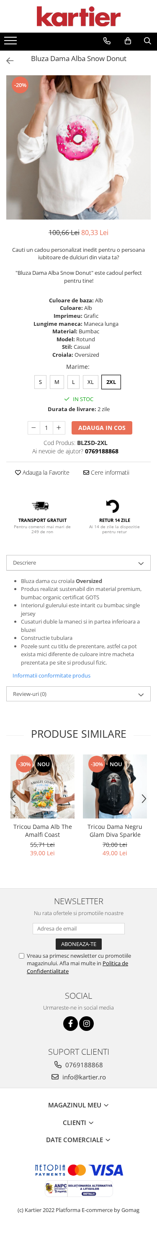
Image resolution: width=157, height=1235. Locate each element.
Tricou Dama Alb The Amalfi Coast (42, 831)
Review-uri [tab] (29, 694)
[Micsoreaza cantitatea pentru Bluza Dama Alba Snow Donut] (34, 428)
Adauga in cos (102, 428)
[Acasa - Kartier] (79, 16)
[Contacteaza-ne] (107, 41)
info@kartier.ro (83, 1077)
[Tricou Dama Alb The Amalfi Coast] (42, 786)
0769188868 (83, 1065)
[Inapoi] (6, 60)
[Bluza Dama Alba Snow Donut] (78, 147)
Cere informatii (109, 472)
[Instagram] (86, 1023)
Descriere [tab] (24, 562)
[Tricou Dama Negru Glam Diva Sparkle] (115, 786)
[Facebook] (70, 1023)
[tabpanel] (78, 147)
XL (91, 382)
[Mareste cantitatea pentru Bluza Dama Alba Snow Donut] (59, 428)
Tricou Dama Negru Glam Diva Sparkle (115, 831)
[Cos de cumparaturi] (128, 41)
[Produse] (11, 43)
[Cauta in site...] (147, 41)
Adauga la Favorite (45, 472)
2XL (111, 382)
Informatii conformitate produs (51, 675)
